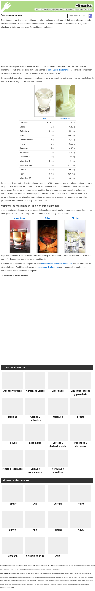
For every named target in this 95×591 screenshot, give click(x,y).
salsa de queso (65, 118)
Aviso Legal (10, 587)
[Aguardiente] (20, 236)
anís (44, 118)
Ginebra (75, 218)
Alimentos (84, 5)
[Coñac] (47, 236)
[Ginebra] (75, 236)
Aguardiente (19, 218)
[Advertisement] (47, 46)
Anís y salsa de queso (11, 15)
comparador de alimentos (59, 70)
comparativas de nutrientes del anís (56, 264)
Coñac (47, 218)
